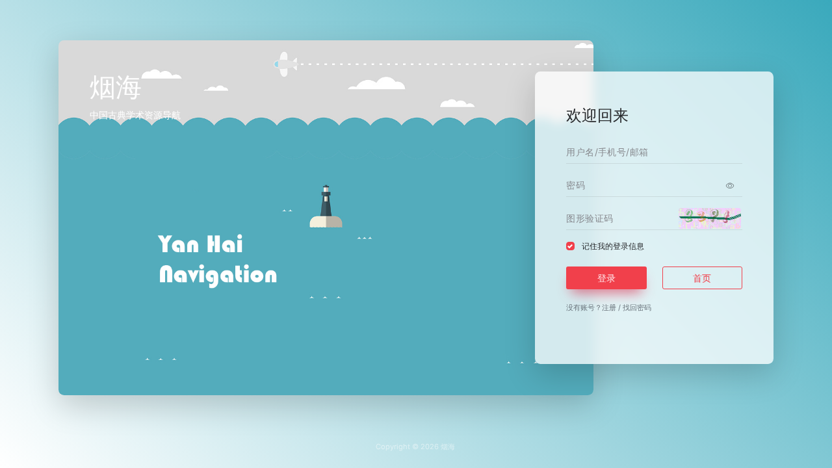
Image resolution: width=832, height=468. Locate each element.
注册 (609, 307)
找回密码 (637, 307)
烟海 (448, 446)
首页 (702, 277)
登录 (606, 277)
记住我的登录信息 (613, 246)
